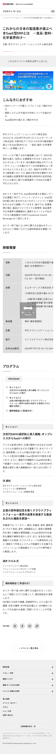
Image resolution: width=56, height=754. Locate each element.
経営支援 (6, 667)
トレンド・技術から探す (11, 691)
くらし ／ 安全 (8, 673)
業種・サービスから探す (11, 685)
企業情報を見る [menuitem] (26, 726)
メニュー (53, 11)
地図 (27, 312)
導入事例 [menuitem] (6, 699)
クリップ (37, 626)
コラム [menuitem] (5, 707)
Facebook (22, 626)
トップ (5, 18)
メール (29, 626)
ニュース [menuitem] (6, 711)
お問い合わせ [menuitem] (8, 715)
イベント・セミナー (15, 18)
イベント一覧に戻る (29, 648)
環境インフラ (8, 679)
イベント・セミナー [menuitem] (10, 703)
